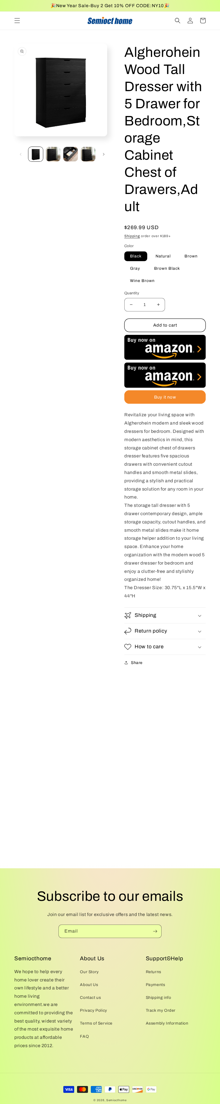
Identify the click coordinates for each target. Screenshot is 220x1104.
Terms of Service (96, 1023)
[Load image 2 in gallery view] (53, 154)
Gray (135, 268)
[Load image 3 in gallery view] (70, 154)
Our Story (89, 972)
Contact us (90, 997)
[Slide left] (20, 154)
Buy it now (165, 397)
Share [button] (137, 663)
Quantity (131, 293)
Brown (191, 256)
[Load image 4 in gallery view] (88, 154)
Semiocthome (116, 1100)
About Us (89, 985)
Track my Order (161, 1010)
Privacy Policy (93, 1010)
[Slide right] (103, 154)
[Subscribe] (155, 931)
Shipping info (158, 997)
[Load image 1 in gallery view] (35, 154)
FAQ (84, 1036)
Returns (153, 972)
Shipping (132, 236)
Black (136, 256)
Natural (163, 256)
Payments (155, 985)
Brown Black (167, 268)
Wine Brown (142, 281)
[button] (17, 20)
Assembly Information (167, 1023)
